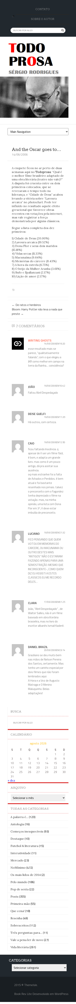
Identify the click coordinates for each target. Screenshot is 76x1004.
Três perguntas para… (26, 932)
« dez (11, 780)
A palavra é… (19, 817)
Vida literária (20, 947)
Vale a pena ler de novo (27, 940)
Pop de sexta (20, 889)
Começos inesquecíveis (27, 831)
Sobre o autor (42, 19)
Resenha (16, 918)
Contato (42, 9)
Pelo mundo (19, 882)
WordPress (61, 994)
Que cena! (18, 911)
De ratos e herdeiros (26, 305)
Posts (14, 896)
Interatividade (21, 853)
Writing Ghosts (39, 340)
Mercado (17, 860)
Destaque (17, 838)
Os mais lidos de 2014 (26, 875)
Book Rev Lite (23, 994)
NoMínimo (18, 867)
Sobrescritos (20, 925)
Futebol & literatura (24, 846)
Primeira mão (20, 904)
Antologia (17, 824)
